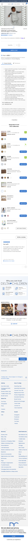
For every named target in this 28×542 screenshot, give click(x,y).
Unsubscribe (4, 370)
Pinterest (16, 419)
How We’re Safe (5, 386)
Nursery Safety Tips (6, 391)
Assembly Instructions (19, 388)
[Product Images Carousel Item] (14, 16)
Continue (22, 359)
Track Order (17, 403)
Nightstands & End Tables (7, 456)
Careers (3, 409)
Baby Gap (3, 439)
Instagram (16, 415)
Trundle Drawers (5, 465)
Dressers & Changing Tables (8, 441)
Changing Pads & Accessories (8, 469)
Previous (23, 266)
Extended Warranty (19, 397)
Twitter (16, 423)
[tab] (6, 63)
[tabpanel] (14, 16)
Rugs (2, 460)
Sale (2, 415)
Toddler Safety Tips (6, 393)
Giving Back (4, 403)
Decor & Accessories (6, 454)
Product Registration (19, 395)
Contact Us (17, 405)
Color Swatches (18, 408)
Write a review (21, 237)
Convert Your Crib (18, 390)
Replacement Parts (19, 392)
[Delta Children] (14, 335)
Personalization (5, 445)
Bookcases (3, 458)
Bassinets (3, 452)
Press (2, 406)
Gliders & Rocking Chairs (7, 443)
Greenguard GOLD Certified (5, 389)
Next (26, 266)
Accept (13, 536)
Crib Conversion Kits (6, 467)
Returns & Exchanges (19, 401)
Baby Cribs (3, 436)
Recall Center (4, 396)
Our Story (3, 401)
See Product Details (21, 228)
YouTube (16, 421)
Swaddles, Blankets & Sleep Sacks (9, 471)
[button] (4, 35)
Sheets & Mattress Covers (7, 449)
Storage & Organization (7, 462)
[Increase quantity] (19, 45)
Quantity (10, 45)
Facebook (16, 417)
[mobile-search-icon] (23, 4)
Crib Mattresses (5, 447)
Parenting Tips (17, 386)
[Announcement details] (26, 378)
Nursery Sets (4, 434)
